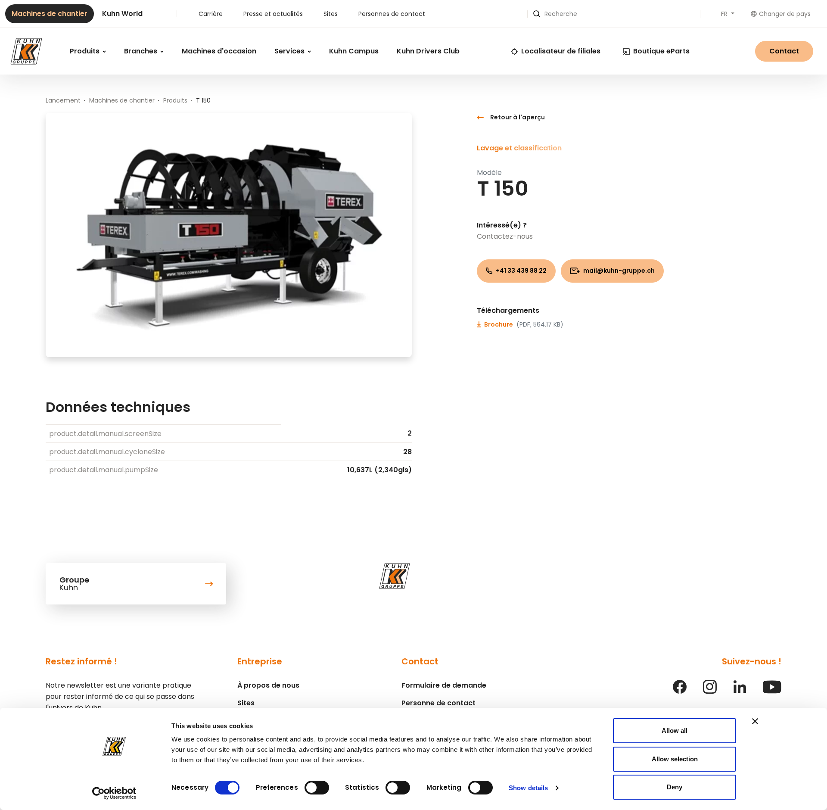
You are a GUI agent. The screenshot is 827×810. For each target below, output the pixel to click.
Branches (141, 51)
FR (725, 14)
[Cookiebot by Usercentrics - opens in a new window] (114, 793)
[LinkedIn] (739, 691)
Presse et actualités (273, 13)
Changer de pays (785, 13)
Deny (674, 787)
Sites (330, 13)
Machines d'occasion (219, 51)
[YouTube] (772, 691)
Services (290, 51)
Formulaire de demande (443, 685)
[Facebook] (680, 691)
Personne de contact (438, 703)
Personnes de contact (391, 13)
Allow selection (675, 759)
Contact (784, 51)
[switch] (317, 787)
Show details (528, 787)
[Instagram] (710, 691)
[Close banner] (755, 721)
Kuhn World (122, 14)
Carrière (211, 13)
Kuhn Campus (354, 51)
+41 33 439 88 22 (520, 270)
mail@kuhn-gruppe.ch (618, 270)
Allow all (674, 730)
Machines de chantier (49, 14)
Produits (85, 51)
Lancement (63, 100)
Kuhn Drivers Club (428, 51)
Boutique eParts (661, 51)
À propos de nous (268, 685)
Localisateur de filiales (560, 51)
